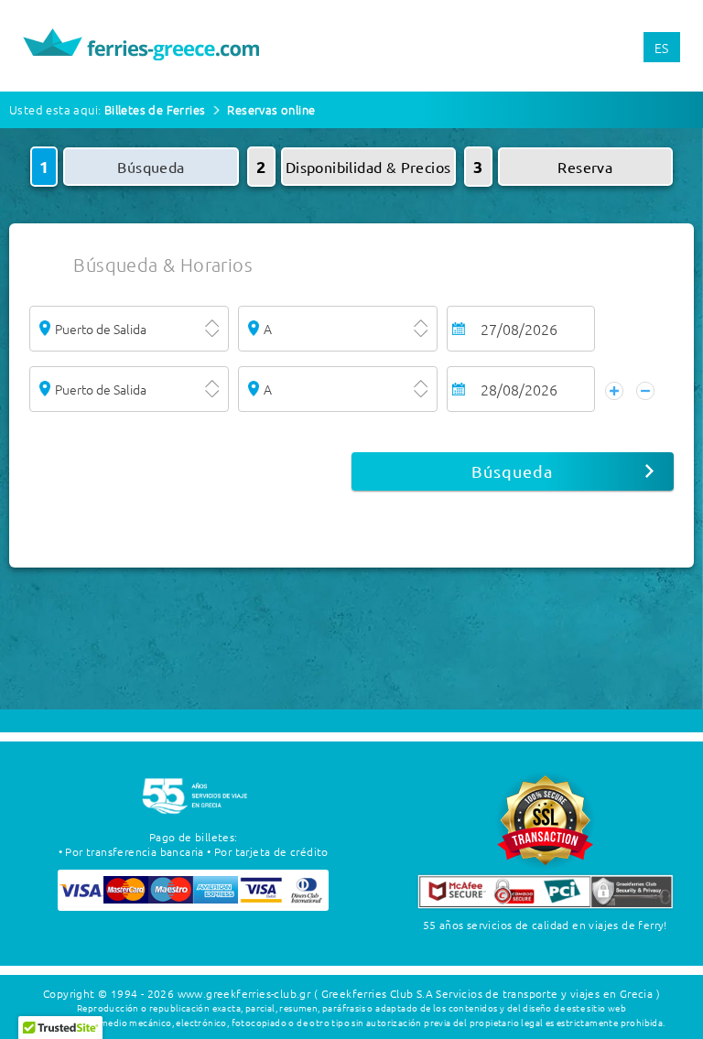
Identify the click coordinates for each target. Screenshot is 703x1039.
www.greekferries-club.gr (244, 993)
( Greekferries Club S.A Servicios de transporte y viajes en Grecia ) (487, 993)
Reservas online (271, 109)
